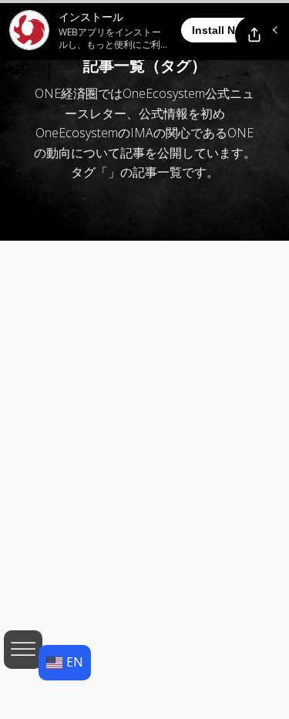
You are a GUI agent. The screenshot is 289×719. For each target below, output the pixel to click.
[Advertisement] (144, 516)
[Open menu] (23, 649)
